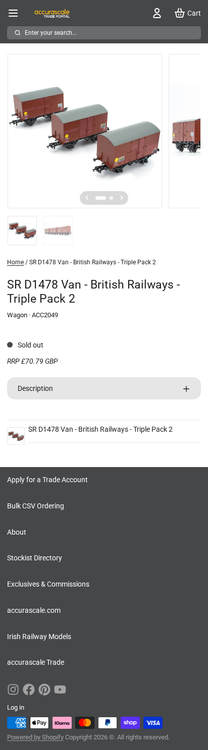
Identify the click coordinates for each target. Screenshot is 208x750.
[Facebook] (29, 689)
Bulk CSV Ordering (35, 506)
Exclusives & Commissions (48, 584)
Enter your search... (51, 32)
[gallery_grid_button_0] (100, 198)
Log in (15, 707)
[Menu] (16, 13)
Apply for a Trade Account (47, 480)
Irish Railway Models (39, 636)
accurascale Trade (35, 662)
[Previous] (87, 198)
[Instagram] (13, 689)
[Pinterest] (44, 689)
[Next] (122, 198)
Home (15, 262)
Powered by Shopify (35, 737)
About (16, 532)
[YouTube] (60, 689)
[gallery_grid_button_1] (111, 198)
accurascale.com (34, 610)
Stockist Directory (34, 558)
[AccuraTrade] (52, 13)
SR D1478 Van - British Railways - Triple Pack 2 (100, 429)
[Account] (155, 13)
